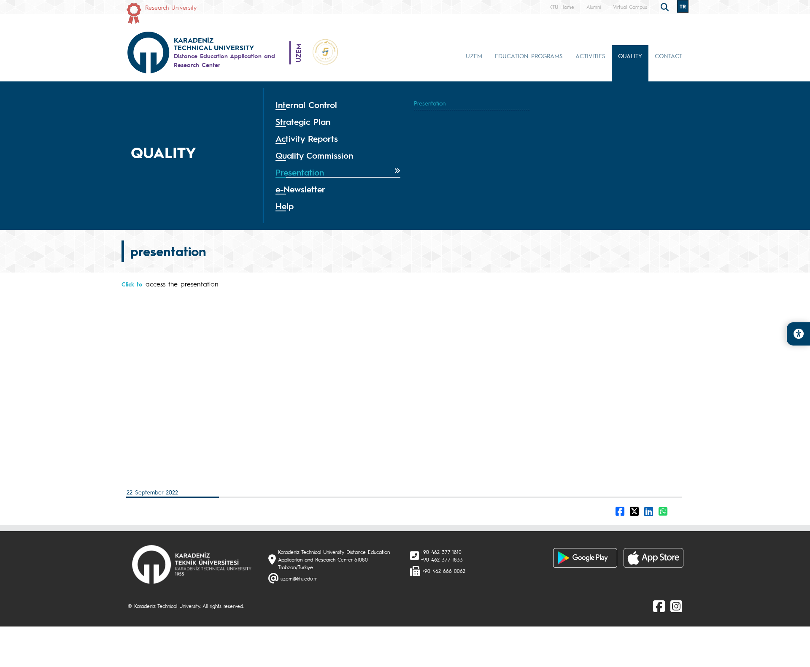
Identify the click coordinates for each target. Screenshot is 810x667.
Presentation (430, 103)
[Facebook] (659, 606)
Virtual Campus (630, 6)
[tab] (338, 105)
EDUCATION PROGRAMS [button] (529, 55)
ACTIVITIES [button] (590, 55)
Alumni (593, 6)
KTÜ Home (561, 6)
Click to (132, 284)
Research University (171, 7)
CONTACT (668, 55)
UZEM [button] (474, 55)
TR (683, 6)
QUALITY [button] (630, 55)
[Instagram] (676, 606)
